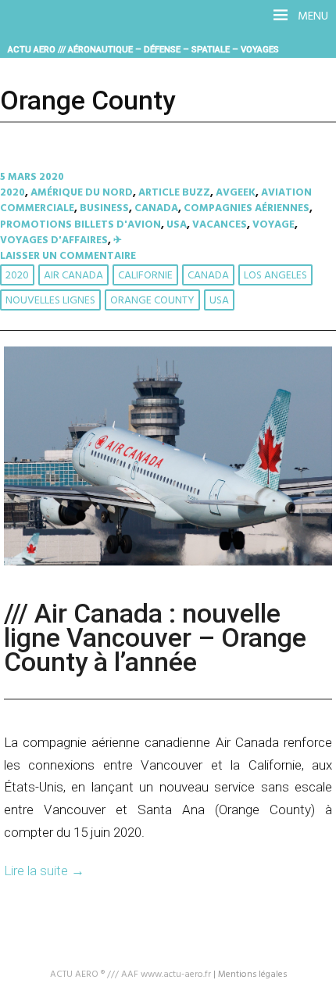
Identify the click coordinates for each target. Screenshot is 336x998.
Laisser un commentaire (68, 256)
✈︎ (117, 240)
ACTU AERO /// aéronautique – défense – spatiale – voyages (143, 49)
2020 (12, 193)
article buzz (174, 193)
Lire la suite (44, 870)
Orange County (152, 301)
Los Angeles (275, 276)
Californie (145, 276)
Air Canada (73, 276)
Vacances (219, 225)
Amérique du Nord (81, 193)
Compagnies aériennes (246, 208)
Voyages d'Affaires (54, 240)
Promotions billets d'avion (80, 225)
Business (104, 208)
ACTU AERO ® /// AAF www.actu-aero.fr (130, 974)
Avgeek (236, 193)
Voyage (273, 225)
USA (176, 225)
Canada (156, 208)
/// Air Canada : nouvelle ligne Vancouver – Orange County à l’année (155, 637)
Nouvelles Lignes (50, 301)
